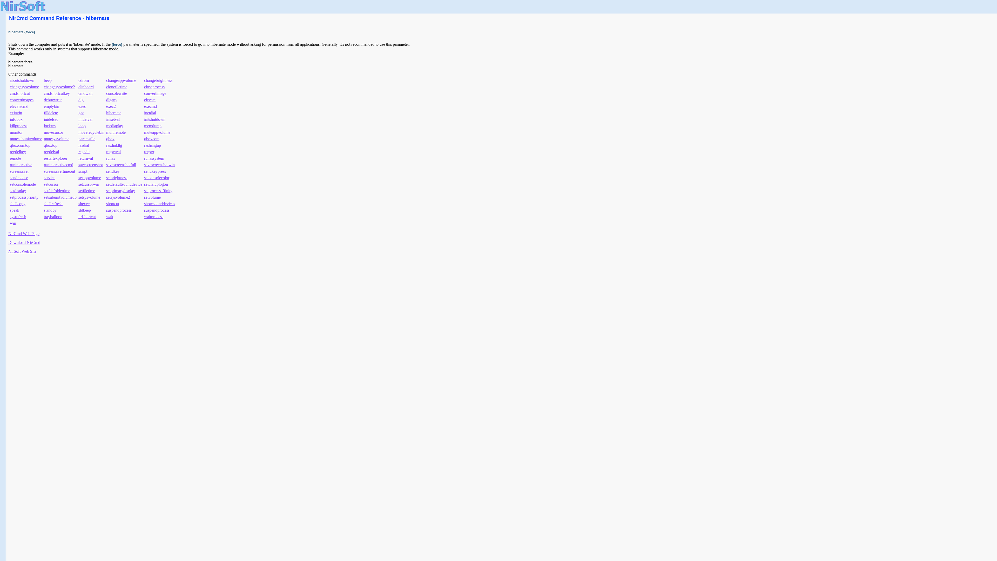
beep (48, 80)
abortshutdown (22, 80)
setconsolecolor (156, 178)
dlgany (111, 100)
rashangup (152, 145)
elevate (150, 100)
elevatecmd (19, 106)
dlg (81, 100)
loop (82, 126)
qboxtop (50, 145)
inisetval (113, 119)
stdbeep (84, 210)
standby (50, 210)
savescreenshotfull (121, 165)
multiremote (116, 132)
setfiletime (86, 191)
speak (14, 210)
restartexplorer (55, 158)
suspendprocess (119, 210)
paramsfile (86, 139)
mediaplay (114, 126)
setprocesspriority (24, 197)
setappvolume (89, 178)
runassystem (154, 158)
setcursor (51, 184)
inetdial (150, 113)
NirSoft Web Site (22, 251)
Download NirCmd (24, 242)
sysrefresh (18, 217)
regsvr (149, 152)
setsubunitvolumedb (60, 197)
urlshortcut (87, 217)
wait (109, 217)
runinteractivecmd (58, 165)
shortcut (112, 204)
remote (15, 158)
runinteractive (21, 165)
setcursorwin (88, 184)
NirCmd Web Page (23, 233)
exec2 (111, 106)
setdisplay (18, 191)
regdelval (51, 152)
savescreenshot (90, 165)
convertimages (21, 100)
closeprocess (154, 87)
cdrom (83, 80)
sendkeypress (155, 171)
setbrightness (116, 178)
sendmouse (19, 178)
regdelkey (18, 152)
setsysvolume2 (118, 197)
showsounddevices (159, 204)
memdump (152, 126)
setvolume (152, 197)
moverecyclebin (91, 132)
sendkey (113, 171)
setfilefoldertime (57, 191)
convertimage (155, 93)
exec (82, 106)
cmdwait (85, 93)
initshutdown (154, 119)
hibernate (113, 113)
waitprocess (153, 217)
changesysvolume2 (59, 87)
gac (81, 113)
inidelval (85, 119)
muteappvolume (157, 132)
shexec (84, 204)
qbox (110, 139)
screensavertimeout (59, 171)
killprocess (18, 126)
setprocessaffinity (158, 191)
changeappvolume (121, 80)
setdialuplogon (156, 184)
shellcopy (17, 204)
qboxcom (151, 139)
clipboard (86, 87)
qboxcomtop (20, 145)
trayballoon (53, 217)
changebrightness (158, 80)
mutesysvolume (56, 139)
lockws (50, 126)
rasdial (83, 145)
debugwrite (53, 100)
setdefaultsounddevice (124, 184)
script (82, 171)
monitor (16, 132)
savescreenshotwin (159, 165)
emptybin (51, 106)
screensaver (19, 171)
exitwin (16, 113)
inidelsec (51, 119)
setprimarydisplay (120, 191)
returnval (85, 158)
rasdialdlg (114, 145)
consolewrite (116, 93)
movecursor (53, 132)
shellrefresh (53, 204)
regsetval (113, 152)
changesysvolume (24, 87)
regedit (84, 152)
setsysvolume (89, 197)
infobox (16, 119)
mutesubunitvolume (26, 139)
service (49, 178)
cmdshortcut (20, 93)
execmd (150, 106)
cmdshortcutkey (57, 93)
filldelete (51, 113)
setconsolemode (23, 184)
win (13, 223)
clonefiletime (116, 87)
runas (110, 158)
